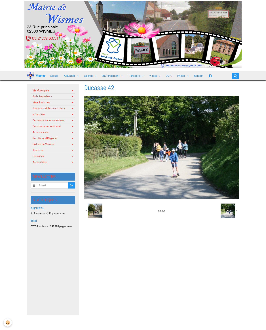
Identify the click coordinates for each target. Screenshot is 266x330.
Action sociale (40, 132)
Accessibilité (40, 162)
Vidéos (153, 75)
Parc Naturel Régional (45, 138)
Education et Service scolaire (49, 108)
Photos (181, 75)
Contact (198, 75)
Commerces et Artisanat (47, 126)
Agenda (89, 75)
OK (71, 185)
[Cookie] (8, 322)
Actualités (70, 75)
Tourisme (38, 150)
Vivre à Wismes (41, 102)
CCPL (169, 75)
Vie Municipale (41, 90)
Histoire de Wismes (43, 144)
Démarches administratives (48, 120)
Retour (161, 211)
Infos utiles (39, 114)
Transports (134, 75)
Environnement (111, 75)
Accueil (54, 75)
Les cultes (38, 156)
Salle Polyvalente (42, 96)
